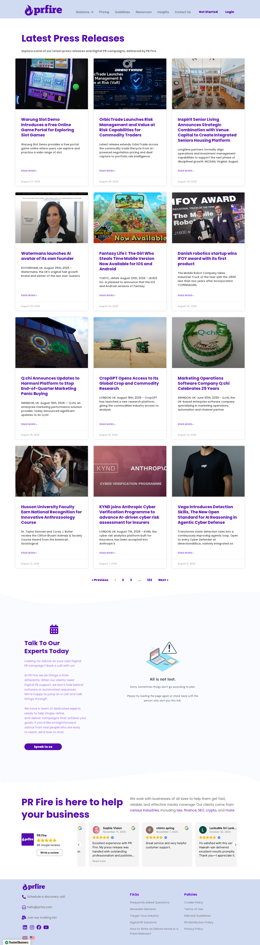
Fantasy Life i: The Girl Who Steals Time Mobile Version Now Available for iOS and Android (126, 261)
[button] (235, 845)
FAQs (134, 894)
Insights (163, 12)
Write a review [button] (49, 852)
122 (149, 580)
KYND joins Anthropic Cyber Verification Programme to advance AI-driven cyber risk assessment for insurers (129, 514)
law (179, 810)
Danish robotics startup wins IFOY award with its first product (207, 259)
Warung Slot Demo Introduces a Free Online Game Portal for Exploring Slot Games (47, 127)
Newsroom (144, 12)
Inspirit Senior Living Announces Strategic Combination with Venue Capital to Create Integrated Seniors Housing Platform (207, 130)
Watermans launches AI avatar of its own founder (47, 256)
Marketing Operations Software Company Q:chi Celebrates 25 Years (204, 383)
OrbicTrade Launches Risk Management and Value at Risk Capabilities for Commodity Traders (127, 127)
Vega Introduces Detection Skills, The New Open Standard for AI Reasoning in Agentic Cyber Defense (207, 514)
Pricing (104, 12)
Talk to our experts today (46, 647)
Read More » (29, 170)
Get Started (208, 12)
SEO (201, 810)
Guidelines (122, 12)
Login (229, 12)
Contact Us (183, 12)
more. (230, 810)
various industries (144, 810)
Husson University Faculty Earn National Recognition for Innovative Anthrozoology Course (51, 514)
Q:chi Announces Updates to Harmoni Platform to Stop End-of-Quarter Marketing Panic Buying (50, 386)
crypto (211, 810)
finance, (190, 810)
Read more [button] (89, 861)
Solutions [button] (82, 12)
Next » (163, 580)
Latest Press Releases (73, 38)
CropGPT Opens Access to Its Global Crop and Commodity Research (129, 383)
